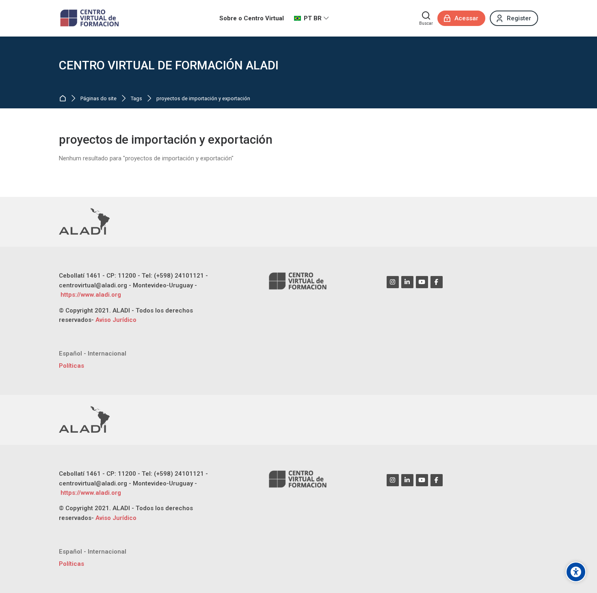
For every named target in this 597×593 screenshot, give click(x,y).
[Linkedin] (407, 282)
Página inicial (64, 99)
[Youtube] (422, 282)
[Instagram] (393, 282)
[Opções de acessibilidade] (576, 572)
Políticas (71, 365)
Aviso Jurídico (115, 319)
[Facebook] (436, 282)
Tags (136, 98)
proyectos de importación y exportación (203, 98)
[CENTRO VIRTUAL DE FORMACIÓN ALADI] (90, 18)
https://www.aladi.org (90, 294)
